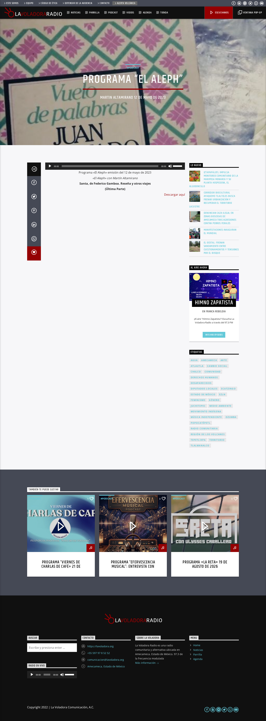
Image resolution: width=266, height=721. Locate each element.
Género (214, 400)
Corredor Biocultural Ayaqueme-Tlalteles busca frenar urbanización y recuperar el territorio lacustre (212, 199)
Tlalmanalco (200, 445)
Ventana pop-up (252, 12)
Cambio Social (217, 366)
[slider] (178, 165)
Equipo (29, 3)
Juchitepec (198, 405)
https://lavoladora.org (100, 646)
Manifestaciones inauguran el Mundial (220, 231)
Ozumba (231, 417)
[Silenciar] (170, 166)
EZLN (222, 394)
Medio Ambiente (220, 405)
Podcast (113, 12)
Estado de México (203, 394)
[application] (115, 166)
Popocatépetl (200, 422)
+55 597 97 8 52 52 (98, 653)
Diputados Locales (204, 388)
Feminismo (198, 400)
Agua (194, 360)
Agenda (147, 12)
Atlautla (197, 366)
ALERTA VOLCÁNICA (126, 3)
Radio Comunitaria (204, 428)
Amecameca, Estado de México (106, 666)
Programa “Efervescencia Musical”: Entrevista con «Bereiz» (133, 566)
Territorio (217, 439)
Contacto (105, 3)
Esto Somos (12, 3)
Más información (145, 662)
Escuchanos (221, 12)
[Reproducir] (50, 166)
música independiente (206, 417)
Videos (130, 12)
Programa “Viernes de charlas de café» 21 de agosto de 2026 (61, 566)
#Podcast (133, 67)
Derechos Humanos (204, 377)
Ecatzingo (228, 388)
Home (196, 645)
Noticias (75, 12)
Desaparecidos (201, 383)
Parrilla (94, 12)
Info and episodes (214, 335)
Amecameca (209, 360)
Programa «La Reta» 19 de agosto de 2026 (205, 564)
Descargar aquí (174, 195)
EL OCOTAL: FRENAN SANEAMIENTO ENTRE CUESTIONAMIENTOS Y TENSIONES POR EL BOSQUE (221, 248)
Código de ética (49, 3)
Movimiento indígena (206, 411)
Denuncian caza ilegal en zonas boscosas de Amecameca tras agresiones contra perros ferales (220, 218)
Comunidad (213, 371)
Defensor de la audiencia (78, 3)
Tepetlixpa (198, 439)
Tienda (164, 12)
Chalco (196, 371)
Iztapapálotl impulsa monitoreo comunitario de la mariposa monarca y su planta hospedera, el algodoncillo (213, 179)
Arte (224, 360)
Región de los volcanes (208, 434)
